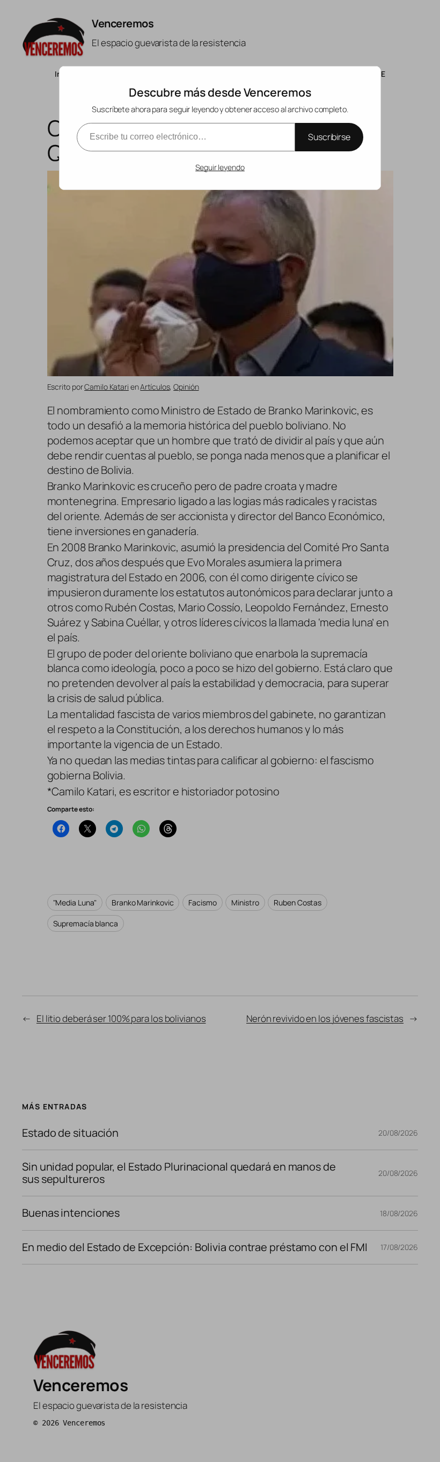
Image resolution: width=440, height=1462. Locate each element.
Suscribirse (329, 137)
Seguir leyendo (220, 167)
